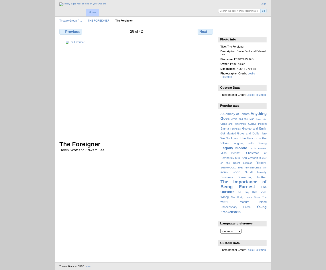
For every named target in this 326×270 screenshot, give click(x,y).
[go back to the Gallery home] (82, 4)
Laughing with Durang (250, 143)
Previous (72, 32)
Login (264, 3)
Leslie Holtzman (256, 94)
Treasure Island (252, 202)
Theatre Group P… (70, 20)
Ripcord (261, 162)
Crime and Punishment (233, 123)
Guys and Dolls (248, 133)
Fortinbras (235, 129)
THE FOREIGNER (99, 20)
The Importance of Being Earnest (243, 184)
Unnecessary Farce (235, 207)
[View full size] (136, 88)
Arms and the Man (242, 119)
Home (92, 12)
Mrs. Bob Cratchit (246, 158)
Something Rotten (252, 177)
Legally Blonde (233, 148)
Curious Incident (257, 123)
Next (203, 32)
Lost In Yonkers (258, 148)
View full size (223, 31)
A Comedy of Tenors (234, 114)
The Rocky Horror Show (245, 197)
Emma (224, 128)
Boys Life (261, 119)
